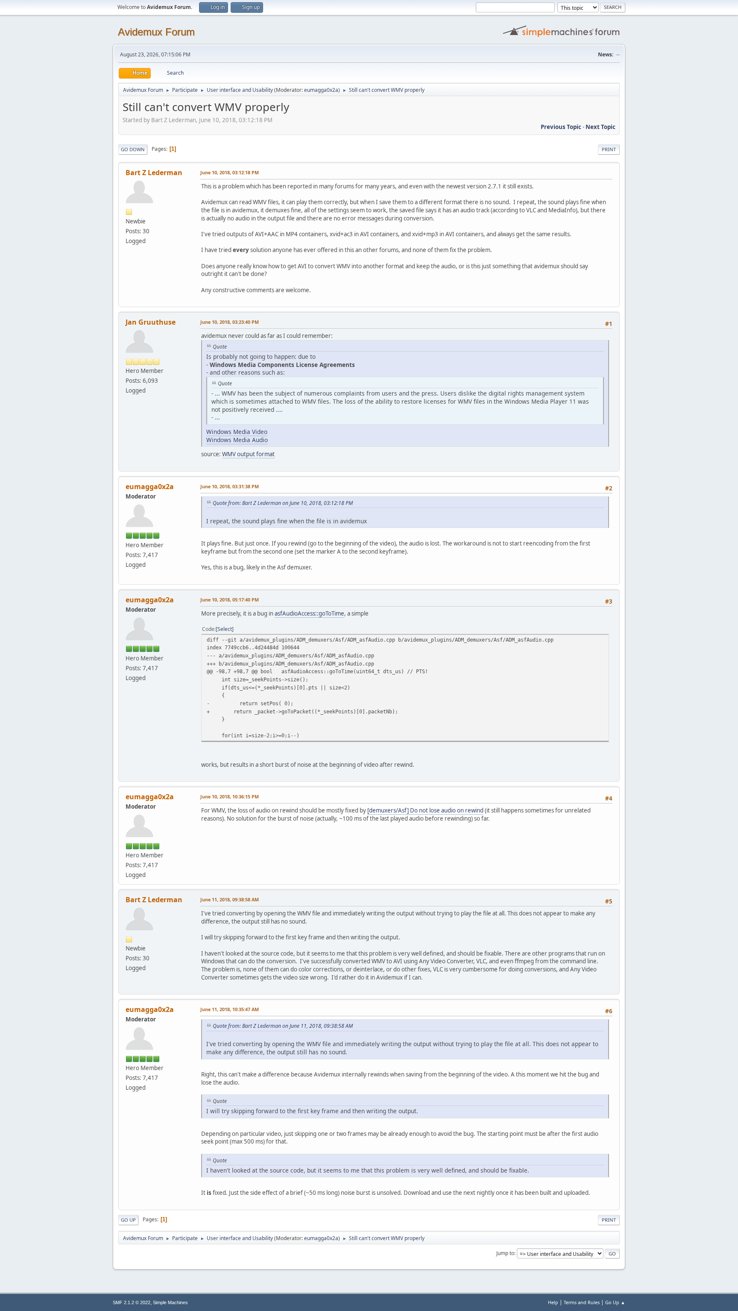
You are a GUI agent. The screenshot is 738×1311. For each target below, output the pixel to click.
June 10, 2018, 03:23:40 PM (229, 322)
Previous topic (561, 127)
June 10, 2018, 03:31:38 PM (229, 486)
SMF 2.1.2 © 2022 (131, 1302)
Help (553, 1302)
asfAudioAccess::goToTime (309, 613)
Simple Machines (170, 1302)
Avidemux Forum (156, 32)
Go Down (133, 149)
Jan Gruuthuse (151, 322)
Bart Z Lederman (154, 172)
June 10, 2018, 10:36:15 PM (229, 796)
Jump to (505, 1253)
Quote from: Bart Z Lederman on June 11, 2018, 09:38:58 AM (283, 1025)
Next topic (600, 127)
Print (609, 149)
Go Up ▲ (615, 1302)
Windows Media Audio (237, 440)
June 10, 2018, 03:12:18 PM (229, 172)
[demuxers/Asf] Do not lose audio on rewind (425, 810)
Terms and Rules (582, 1302)
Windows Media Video (236, 432)
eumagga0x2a (321, 90)
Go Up (128, 1220)
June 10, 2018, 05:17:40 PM (229, 599)
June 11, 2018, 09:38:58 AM (229, 899)
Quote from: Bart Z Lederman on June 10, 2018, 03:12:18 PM (283, 503)
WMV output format (248, 454)
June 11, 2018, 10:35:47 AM (229, 1009)
